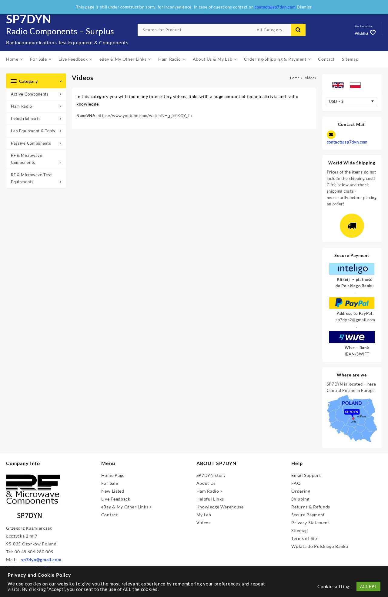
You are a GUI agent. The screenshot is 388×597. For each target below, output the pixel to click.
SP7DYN (29, 19)
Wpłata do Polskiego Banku (319, 546)
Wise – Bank (357, 347)
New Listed (112, 491)
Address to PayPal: (355, 313)
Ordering (300, 491)
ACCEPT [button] (368, 586)
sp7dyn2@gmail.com (355, 319)
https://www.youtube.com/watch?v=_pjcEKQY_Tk (145, 115)
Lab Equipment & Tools (33, 130)
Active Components (30, 94)
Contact (109, 514)
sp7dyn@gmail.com (41, 559)
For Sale (109, 483)
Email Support (306, 475)
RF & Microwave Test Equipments (31, 178)
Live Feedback (115, 498)
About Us (206, 483)
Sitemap (299, 530)
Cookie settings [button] (334, 586)
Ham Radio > (209, 491)
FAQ (295, 483)
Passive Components (31, 143)
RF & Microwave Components (26, 159)
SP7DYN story (211, 475)
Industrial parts (26, 118)
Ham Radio (21, 106)
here (371, 384)
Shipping (300, 498)
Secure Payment (308, 514)
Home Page (113, 475)
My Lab (203, 514)
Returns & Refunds (310, 506)
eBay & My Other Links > (126, 506)
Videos (203, 522)
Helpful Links (210, 498)
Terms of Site (304, 538)
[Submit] (298, 30)
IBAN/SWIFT (357, 354)
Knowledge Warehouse (220, 506)
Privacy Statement (310, 522)
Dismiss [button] (304, 7)
